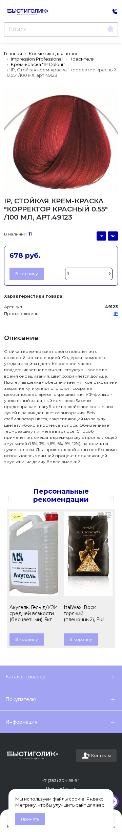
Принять (30, 819)
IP (116, 313)
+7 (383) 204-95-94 (61, 780)
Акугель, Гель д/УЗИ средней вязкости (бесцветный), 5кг (33, 613)
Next (111, 499)
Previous (11, 499)
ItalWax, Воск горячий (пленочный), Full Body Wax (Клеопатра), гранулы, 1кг (84, 613)
